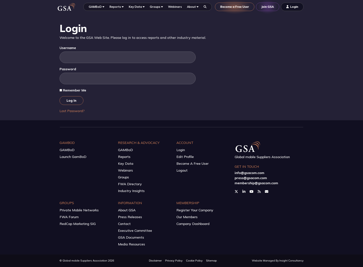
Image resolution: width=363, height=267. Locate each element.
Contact (124, 224)
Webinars (125, 170)
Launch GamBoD (73, 157)
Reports (124, 157)
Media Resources (131, 244)
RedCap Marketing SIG (78, 224)
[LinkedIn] (244, 192)
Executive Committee (135, 230)
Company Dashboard (192, 224)
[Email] (267, 192)
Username (68, 48)
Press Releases (130, 217)
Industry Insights (131, 191)
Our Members (187, 217)
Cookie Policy (194, 260)
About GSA (127, 210)
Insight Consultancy (291, 260)
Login (180, 150)
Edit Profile (185, 157)
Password (68, 69)
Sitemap (211, 260)
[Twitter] (237, 192)
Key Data (125, 163)
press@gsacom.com (251, 178)
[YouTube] (252, 192)
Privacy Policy (174, 260)
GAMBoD (67, 150)
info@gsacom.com (249, 173)
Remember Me (74, 90)
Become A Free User (192, 163)
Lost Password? (72, 111)
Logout (182, 170)
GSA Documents (131, 237)
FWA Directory (130, 184)
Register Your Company (194, 210)
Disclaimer (155, 260)
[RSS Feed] (260, 192)
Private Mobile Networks (79, 210)
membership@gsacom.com (256, 183)
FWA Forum (69, 217)
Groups (123, 177)
